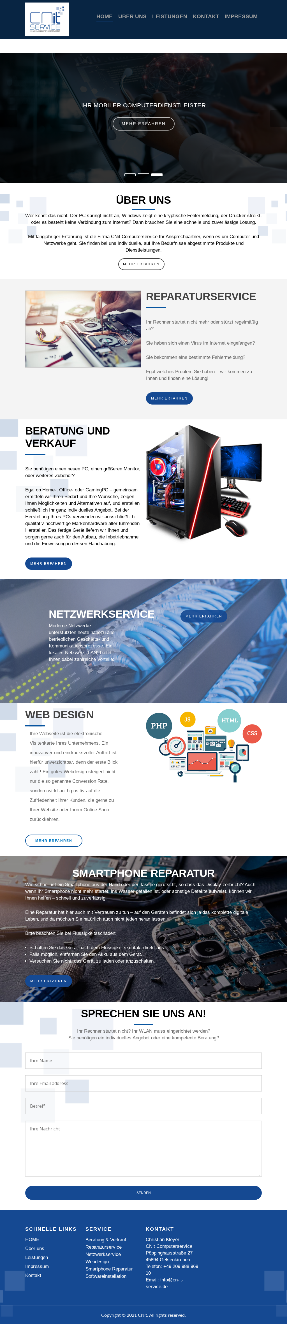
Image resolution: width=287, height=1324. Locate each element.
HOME (104, 16)
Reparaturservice (103, 1247)
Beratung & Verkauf (105, 1239)
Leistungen (169, 16)
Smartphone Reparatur (109, 1269)
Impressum (241, 16)
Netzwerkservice (103, 1254)
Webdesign (97, 1261)
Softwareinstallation (105, 1276)
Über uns (132, 16)
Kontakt (206, 16)
